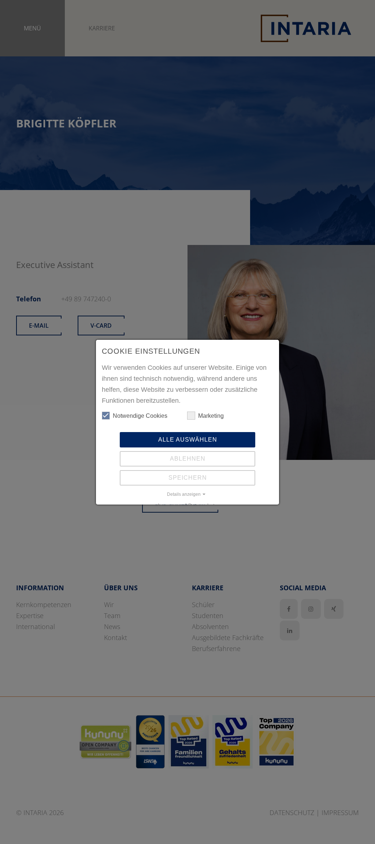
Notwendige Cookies (140, 416)
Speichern (187, 478)
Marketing (211, 416)
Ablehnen (187, 459)
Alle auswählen (187, 439)
